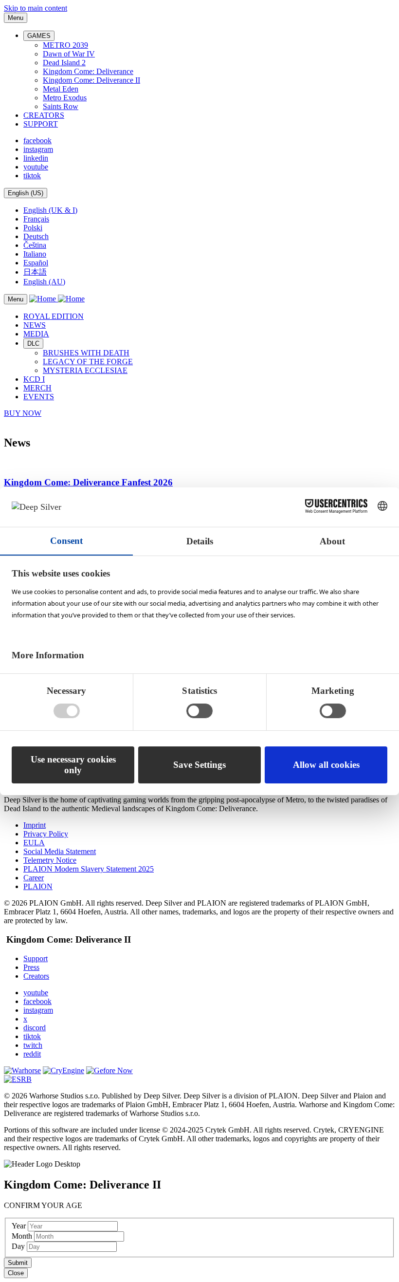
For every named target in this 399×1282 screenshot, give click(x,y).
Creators (36, 976)
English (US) (25, 193)
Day (19, 1246)
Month (23, 1236)
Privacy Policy (45, 834)
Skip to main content (35, 8)
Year (20, 1226)
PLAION (38, 886)
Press (31, 967)
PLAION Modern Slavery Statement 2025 (88, 869)
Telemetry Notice (49, 860)
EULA (34, 842)
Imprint (34, 825)
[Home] (57, 299)
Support (35, 958)
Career (33, 877)
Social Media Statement (59, 851)
